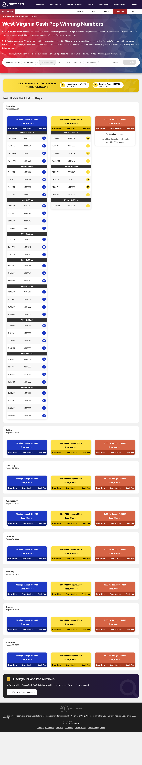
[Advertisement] (71, 748)
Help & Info (103, 4)
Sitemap (40, 728)
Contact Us (49, 728)
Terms (102, 728)
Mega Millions (55, 4)
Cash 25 (80, 11)
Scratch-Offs (119, 4)
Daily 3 (94, 11)
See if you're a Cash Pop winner (22, 692)
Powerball (40, 4)
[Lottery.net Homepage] (3, 16)
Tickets (134, 4)
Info (133, 11)
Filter (128, 62)
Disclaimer (69, 728)
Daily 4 (106, 11)
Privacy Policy (80, 728)
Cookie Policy (93, 728)
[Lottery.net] (13, 6)
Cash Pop (120, 11)
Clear (116, 62)
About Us (59, 728)
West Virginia (7, 11)
